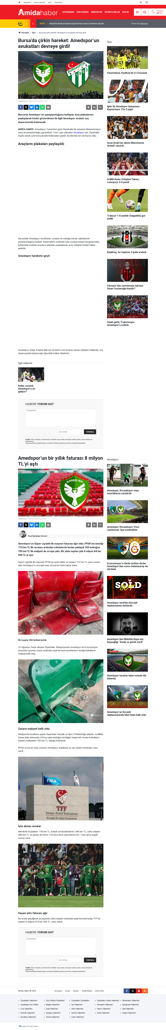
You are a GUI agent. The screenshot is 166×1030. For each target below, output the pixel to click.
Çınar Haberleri (77, 1017)
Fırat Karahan (34, 536)
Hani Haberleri (77, 1009)
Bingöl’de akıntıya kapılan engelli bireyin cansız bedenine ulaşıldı (76, 23)
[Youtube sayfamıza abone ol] (139, 990)
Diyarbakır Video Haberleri (108, 1000)
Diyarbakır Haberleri (29, 1000)
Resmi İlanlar (112, 12)
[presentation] (27, 23)
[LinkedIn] (37, 107)
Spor (34, 33)
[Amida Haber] (38, 12)
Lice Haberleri (26, 1009)
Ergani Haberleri (129, 1013)
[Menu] (137, 12)
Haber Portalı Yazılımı (30, 1026)
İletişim (76, 991)
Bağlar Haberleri (53, 1004)
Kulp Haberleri (52, 1009)
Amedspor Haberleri (131, 1000)
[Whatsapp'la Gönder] (42, 107)
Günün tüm (139, 23)
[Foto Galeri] (146, 2)
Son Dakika (83, 12)
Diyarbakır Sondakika (80, 1000)
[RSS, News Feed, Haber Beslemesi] (145, 990)
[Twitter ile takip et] (133, 990)
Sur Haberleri (77, 1004)
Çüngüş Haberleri (53, 1013)
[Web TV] (140, 2)
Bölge (125, 12)
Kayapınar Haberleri (130, 1004)
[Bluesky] (31, 107)
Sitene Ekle (58, 2)
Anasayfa (25, 33)
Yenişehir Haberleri (105, 1004)
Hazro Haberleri (103, 1009)
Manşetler (27, 2)
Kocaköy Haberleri (28, 1017)
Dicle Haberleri (103, 1013)
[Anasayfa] (19, 2)
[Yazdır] (48, 107)
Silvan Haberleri (52, 1017)
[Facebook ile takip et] (127, 990)
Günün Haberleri (39, 2)
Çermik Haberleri (28, 1013)
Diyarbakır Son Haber (29, 1004)
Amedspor (96, 12)
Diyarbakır (68, 12)
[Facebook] (20, 107)
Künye (67, 991)
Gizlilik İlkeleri (87, 991)
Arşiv (50, 2)
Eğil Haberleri (128, 1009)
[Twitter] (26, 107)
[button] (88, 107)
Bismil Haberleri (78, 1013)
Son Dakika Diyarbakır (55, 1000)
